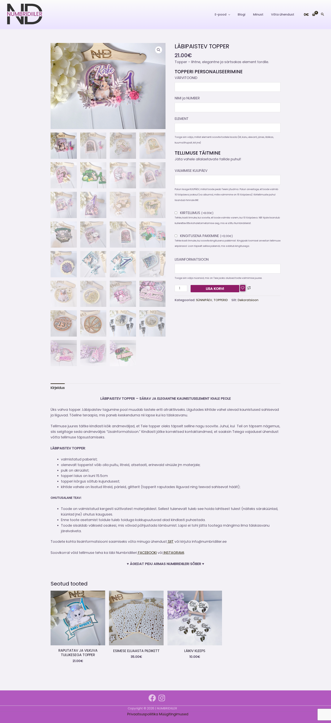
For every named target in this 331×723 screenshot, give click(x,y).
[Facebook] (152, 698)
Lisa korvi (215, 288)
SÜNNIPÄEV (204, 300)
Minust (258, 14)
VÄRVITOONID (186, 77)
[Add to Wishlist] (242, 288)
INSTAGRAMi (173, 552)
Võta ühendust (282, 14)
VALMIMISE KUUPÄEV (191, 170)
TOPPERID (221, 300)
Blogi (241, 14)
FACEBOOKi (147, 552)
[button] (228, 14)
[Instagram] (162, 698)
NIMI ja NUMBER (187, 98)
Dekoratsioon (248, 300)
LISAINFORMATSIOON (192, 259)
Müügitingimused (173, 714)
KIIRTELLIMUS (197, 213)
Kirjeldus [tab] (58, 387)
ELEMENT (181, 118)
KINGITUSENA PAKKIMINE (206, 236)
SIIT (170, 541)
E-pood (220, 14)
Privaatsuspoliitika (142, 714)
